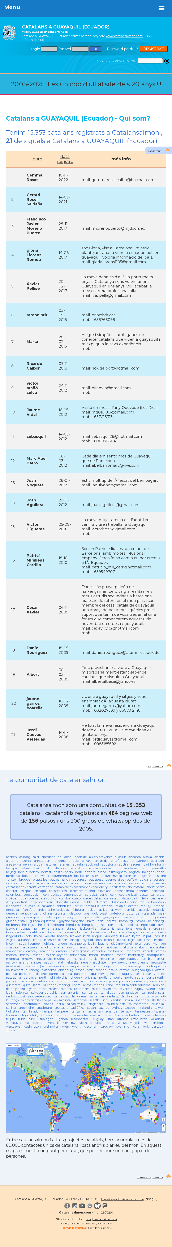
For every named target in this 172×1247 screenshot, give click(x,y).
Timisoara (12, 1015)
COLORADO (158, 891)
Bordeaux (13, 876)
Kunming (111, 936)
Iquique (25, 928)
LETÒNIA (109, 940)
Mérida (148, 951)
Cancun (127, 883)
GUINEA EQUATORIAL (43, 921)
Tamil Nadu (30, 1011)
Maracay (31, 951)
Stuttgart (61, 1008)
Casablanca (63, 887)
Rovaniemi (110, 989)
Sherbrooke (32, 1004)
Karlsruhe (54, 932)
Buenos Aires (115, 879)
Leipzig (74, 940)
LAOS (157, 936)
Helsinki (43, 925)
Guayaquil (110, 917)
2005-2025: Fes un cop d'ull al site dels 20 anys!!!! (86, 84)
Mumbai (79, 959)
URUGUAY (97, 1019)
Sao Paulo (49, 1000)
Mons (121, 955)
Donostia (62, 902)
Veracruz (69, 1023)
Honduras (73, 925)
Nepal (85, 962)
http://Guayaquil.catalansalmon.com (122, 1199)
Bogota (134, 872)
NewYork (55, 966)
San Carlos (89, 993)
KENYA (132, 932)
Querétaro (13, 985)
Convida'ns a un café (100, 1227)
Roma (42, 989)
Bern (78, 872)
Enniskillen (64, 906)
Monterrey (136, 955)
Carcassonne (15, 887)
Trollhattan (131, 1015)
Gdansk (158, 910)
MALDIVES (111, 947)
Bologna (148, 872)
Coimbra (143, 891)
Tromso (147, 1015)
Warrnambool (154, 1023)
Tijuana (159, 1011)
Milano (37, 955)
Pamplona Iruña (60, 974)
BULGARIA (145, 879)
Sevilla (128, 1000)
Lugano (103, 944)
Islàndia (57, 928)
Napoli (48, 962)
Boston (27, 876)
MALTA (139, 947)
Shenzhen (13, 1004)
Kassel (69, 932)
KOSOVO (62, 936)
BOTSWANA (42, 876)
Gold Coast (99, 913)
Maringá (46, 951)
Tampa (47, 1011)
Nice (86, 966)
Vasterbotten (34, 1023)
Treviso (107, 1015)
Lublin (92, 944)
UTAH (110, 1019)
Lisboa (22, 944)
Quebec (137, 981)
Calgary (51, 883)
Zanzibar (158, 1026)
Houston (107, 925)
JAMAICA (117, 928)
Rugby (139, 989)
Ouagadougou (142, 970)
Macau (13, 947)
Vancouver (13, 1023)
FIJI (149, 906)
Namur (159, 959)
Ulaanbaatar (79, 1019)
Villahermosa (104, 1023)
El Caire (30, 906)
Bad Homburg (153, 864)
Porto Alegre (134, 977)
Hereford (57, 925)
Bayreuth (157, 868)
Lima (147, 940)
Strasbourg (44, 1008)
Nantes (36, 962)
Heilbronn (13, 925)
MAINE (58, 947)
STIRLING (11, 1008)
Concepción (31, 895)
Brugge (24, 879)
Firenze (159, 906)
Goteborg (117, 913)
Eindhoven (14, 906)
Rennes (99, 985)
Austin (123, 864)
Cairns (39, 883)
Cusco (76, 898)
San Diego (107, 993)
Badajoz (11, 868)
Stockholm (26, 1008)
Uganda (62, 1019)
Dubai (76, 902)
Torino (47, 1015)
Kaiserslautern (16, 932)
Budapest (96, 879)
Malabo (83, 947)
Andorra (60, 861)
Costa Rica (147, 895)
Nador (121, 959)
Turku (32, 1019)
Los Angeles (77, 944)
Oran (90, 970)
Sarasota (65, 1000)
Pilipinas (90, 977)
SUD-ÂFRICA (77, 1008)
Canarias (99, 883)
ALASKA (147, 857)
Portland (105, 977)
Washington (32, 1026)
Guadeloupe (51, 917)
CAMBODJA (65, 883)
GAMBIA (130, 910)
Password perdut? (122, 49)
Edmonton (156, 902)
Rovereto (126, 989)
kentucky (118, 932)
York (145, 1026)
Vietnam (85, 1023)
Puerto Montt (58, 981)
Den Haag (157, 898)
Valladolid (157, 1019)
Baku (38, 868)
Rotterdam (81, 989)
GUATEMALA (92, 917)
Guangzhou (71, 917)
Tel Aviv (126, 1011)
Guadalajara (31, 917)
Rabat (36, 985)
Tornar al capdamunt (150, 1177)
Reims (87, 985)
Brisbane (160, 876)
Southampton (138, 1004)
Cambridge (83, 883)
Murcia (92, 959)
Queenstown (155, 981)
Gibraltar (60, 913)
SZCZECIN (131, 1008)
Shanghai (142, 1000)
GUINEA (159, 917)
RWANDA (151, 989)
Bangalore (77, 868)
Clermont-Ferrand (82, 891)
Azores (136, 864)
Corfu (103, 895)
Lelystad (87, 940)
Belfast (46, 872)
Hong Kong (90, 925)
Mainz (70, 947)
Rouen (96, 989)
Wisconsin (90, 1026)
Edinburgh (137, 902)
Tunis (21, 1019)
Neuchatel (99, 962)
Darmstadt (112, 898)
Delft (135, 898)
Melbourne (116, 951)
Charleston (117, 887)
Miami (24, 955)
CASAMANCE (82, 887)
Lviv (155, 944)
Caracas (159, 883)
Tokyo (36, 1015)
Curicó (52, 898)
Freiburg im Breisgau (53, 910)
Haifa (90, 921)
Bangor (113, 868)
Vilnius (122, 1023)
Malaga (96, 947)
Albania (159, 857)
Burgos (159, 879)
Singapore (96, 1004)
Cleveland (105, 891)
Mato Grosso (80, 951)
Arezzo (11, 864)
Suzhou (104, 1008)
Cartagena (45, 887)
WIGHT (76, 1026)
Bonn (160, 872)
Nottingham (155, 966)
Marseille (61, 951)
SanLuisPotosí (15, 996)
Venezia (54, 1023)
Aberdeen (49, 857)
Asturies (51, 864)
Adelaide (81, 857)
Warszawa (13, 1026)
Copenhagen (73, 895)
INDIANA (133, 925)
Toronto (60, 1015)
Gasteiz (144, 910)
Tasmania (94, 1011)
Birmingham (118, 872)
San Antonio (70, 993)
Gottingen (133, 913)
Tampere (61, 1011)
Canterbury (143, 883)
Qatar (111, 981)
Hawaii (140, 921)
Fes (143, 906)
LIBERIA (121, 940)
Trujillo (10, 1019)
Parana (139, 974)
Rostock (66, 989)
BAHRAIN (26, 868)
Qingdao (124, 981)
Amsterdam (42, 861)
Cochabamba (124, 891)
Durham (101, 902)
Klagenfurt (13, 936)
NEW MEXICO (118, 962)
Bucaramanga (60, 879)
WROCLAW (107, 1026)
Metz (160, 951)
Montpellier (155, 955)
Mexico (11, 955)
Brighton (145, 876)
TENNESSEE (143, 1011)
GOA (87, 913)
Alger (9, 861)
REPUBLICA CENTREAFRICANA (133, 985)
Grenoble (12, 917)
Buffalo (132, 879)
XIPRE (136, 1026)
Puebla (40, 981)
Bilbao (102, 872)
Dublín (87, 902)
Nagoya (132, 959)
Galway (116, 910)
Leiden (62, 940)
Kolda (38, 936)
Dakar (87, 898)
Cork (113, 895)
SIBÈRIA (48, 1004)
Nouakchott (14, 970)
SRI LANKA (158, 1004)
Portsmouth (155, 977)
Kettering (147, 932)
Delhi (144, 898)
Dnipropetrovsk (42, 902)
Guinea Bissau (16, 921)
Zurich (10, 1030)
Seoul (106, 1000)
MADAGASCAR (30, 947)
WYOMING (122, 1026)
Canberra (113, 883)
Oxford (159, 970)
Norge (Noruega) (130, 966)
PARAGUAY (125, 974)
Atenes (65, 864)
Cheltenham (155, 887)
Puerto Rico (78, 981)
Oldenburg (65, 970)
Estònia (107, 906)
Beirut (22, 872)
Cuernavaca (37, 898)
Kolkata (49, 936)
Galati (91, 910)
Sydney (117, 1008)
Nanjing (23, 962)
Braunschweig (112, 876)
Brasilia (79, 876)
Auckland (92, 864)
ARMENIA (25, 864)
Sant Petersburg (39, 996)
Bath (144, 868)
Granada (149, 913)
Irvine (45, 928)
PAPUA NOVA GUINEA (102, 974)
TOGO (25, 1015)
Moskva (28, 959)
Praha (10, 981)
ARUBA (38, 864)
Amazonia (24, 861)
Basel (134, 868)
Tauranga (110, 1011)
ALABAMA (134, 857)
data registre (65, 159)
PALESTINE (40, 974)
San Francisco (128, 993)
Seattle (95, 1000)
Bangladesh (96, 868)
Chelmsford (136, 887)
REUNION (158, 985)
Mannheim (14, 951)
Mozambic (44, 959)
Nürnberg (32, 970)
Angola (74, 861)
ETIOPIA (120, 906)
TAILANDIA (146, 1008)
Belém (34, 872)
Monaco (107, 955)
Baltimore (60, 868)
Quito (27, 985)
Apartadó (157, 861)
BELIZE (58, 872)
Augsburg (109, 864)
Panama (80, 974)
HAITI (101, 921)
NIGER (96, 966)
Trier (118, 1015)
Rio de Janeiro (15, 989)
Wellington (51, 1026)
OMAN (80, 970)
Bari (124, 868)
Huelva (120, 925)
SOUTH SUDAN (116, 1004)
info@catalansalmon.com (101, 1219)
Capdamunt (155, 766)
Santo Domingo (146, 996)
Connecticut (52, 895)
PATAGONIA (13, 977)
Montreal (13, 959)
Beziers (90, 872)
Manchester (155, 947)
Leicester (49, 940)
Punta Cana (97, 981)
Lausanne (24, 940)
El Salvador (45, 906)
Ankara (86, 861)
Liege (131, 940)
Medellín (98, 951)
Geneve (11, 913)
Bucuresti (79, 879)
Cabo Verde (14, 883)
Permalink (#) (34, 40)
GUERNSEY (127, 917)
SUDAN (91, 1008)
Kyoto (136, 936)
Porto (118, 977)
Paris (161, 974)
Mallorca (126, 947)
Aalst (36, 857)
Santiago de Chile (119, 996)
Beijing (11, 872)
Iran (36, 928)
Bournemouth (61, 876)
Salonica (22, 993)
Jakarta (104, 928)
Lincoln (10, 944)
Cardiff (31, 887)
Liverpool (34, 944)
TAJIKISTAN (12, 1011)
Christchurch (58, 891)
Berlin (69, 872)
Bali (47, 868)
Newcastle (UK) (34, 966)
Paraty (150, 974)
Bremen (130, 876)
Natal (59, 962)
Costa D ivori (128, 895)
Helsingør (29, 925)
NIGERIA (109, 966)
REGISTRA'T (153, 49)
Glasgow (75, 913)
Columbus (13, 895)
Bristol (12, 879)
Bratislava (92, 876)
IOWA (161, 925)
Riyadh (31, 989)
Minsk (93, 955)
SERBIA (117, 1000)
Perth (43, 977)
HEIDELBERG (156, 921)
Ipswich (11, 928)
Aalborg (24, 857)
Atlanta (78, 864)
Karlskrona (37, 932)
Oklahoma (49, 970)
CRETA (160, 895)
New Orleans (139, 962)
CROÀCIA (11, 898)
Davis (125, 898)
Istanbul (71, 928)
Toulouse (74, 1015)
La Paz (147, 936)
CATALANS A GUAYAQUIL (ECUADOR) (66, 27)
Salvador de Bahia (44, 993)
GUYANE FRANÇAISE (72, 921)
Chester (11, 891)
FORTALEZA (12, 910)
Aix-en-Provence (101, 857)
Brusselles (40, 879)
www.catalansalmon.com (124, 36)
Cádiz (29, 883)
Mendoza (133, 951)
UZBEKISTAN (139, 1019)
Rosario (54, 989)
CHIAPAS (25, 891)
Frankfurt (28, 910)
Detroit (22, 902)
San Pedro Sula (153, 993)
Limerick (158, 940)
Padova (11, 974)
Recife (76, 985)
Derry (10, 902)
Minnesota (78, 955)
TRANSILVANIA (92, 1015)
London (62, 944)
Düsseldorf (118, 902)
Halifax (111, 921)
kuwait (125, 936)
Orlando (100, 970)
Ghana (47, 913)
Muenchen (62, 959)
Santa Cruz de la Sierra (70, 996)
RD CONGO (49, 985)
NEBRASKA (71, 962)
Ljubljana (49, 944)
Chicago (40, 891)
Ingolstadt (148, 925)
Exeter (133, 906)
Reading (64, 985)
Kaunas (82, 932)
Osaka (113, 970)
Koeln (28, 936)
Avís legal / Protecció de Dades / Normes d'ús (86, 1223)
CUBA (22, 898)
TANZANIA (78, 1011)
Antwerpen (140, 861)
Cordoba (91, 895)
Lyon (163, 944)
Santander (97, 996)
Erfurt (78, 906)
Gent (37, 913)
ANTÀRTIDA (101, 861)
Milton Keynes (56, 955)
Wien (65, 1026)
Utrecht (122, 1019)
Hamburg (126, 921)
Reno (109, 985)
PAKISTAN (25, 974)
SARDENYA (80, 1000)
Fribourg (78, 910)
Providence (25, 981)
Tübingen (46, 1019)
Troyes (159, 1015)
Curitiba (64, 898)
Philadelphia (59, 977)
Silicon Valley (76, 1004)
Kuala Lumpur (92, 936)
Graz (161, 913)
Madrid (46, 947)
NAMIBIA (146, 959)
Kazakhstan (99, 932)
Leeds (37, 940)
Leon (99, 940)
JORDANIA (158, 928)
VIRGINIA (135, 1023)
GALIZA (103, 910)
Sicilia (60, 1004)
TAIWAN (159, 1008)
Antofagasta (120, 861)
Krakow (75, 936)
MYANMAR (107, 959)
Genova (25, 913)
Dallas (98, 898)
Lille (139, 940)
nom (37, 158)
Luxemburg (142, 944)
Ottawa (124, 970)
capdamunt (155, 150)
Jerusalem (143, 928)
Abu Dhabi (65, 857)
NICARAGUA (72, 966)
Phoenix (76, 977)
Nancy (10, 962)
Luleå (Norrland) (121, 944)
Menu (12, 7)
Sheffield (158, 1000)
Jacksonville (88, 928)
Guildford (143, 917)
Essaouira (92, 906)
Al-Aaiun (120, 857)
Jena (129, 928)
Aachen (11, 857)
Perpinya (30, 977)
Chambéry (100, 887)
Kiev (161, 932)
